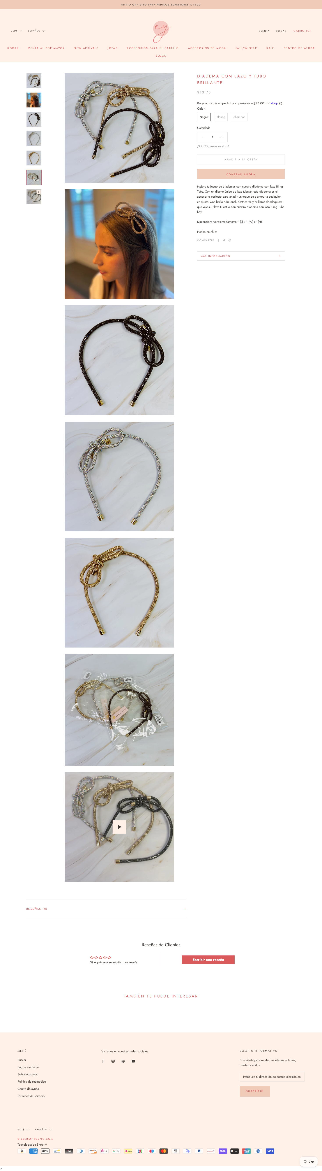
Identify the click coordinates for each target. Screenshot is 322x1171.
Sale (270, 48)
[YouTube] (133, 1060)
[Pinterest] (229, 240)
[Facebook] (218, 240)
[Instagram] (113, 1060)
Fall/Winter (246, 48)
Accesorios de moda (207, 48)
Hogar (13, 48)
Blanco (220, 117)
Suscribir (255, 1091)
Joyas (113, 48)
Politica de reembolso (32, 1081)
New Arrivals (86, 48)
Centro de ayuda (299, 48)
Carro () (302, 31)
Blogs (161, 56)
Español (34, 30)
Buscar (281, 31)
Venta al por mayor (46, 48)
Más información (215, 256)
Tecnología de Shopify (32, 1144)
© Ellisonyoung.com (35, 1139)
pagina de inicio (28, 1067)
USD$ (14, 30)
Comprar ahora (240, 174)
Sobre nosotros (27, 1074)
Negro (204, 117)
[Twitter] (224, 240)
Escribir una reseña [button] (208, 959)
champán (239, 117)
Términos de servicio (31, 1096)
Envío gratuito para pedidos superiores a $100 (161, 4)
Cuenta (264, 31)
